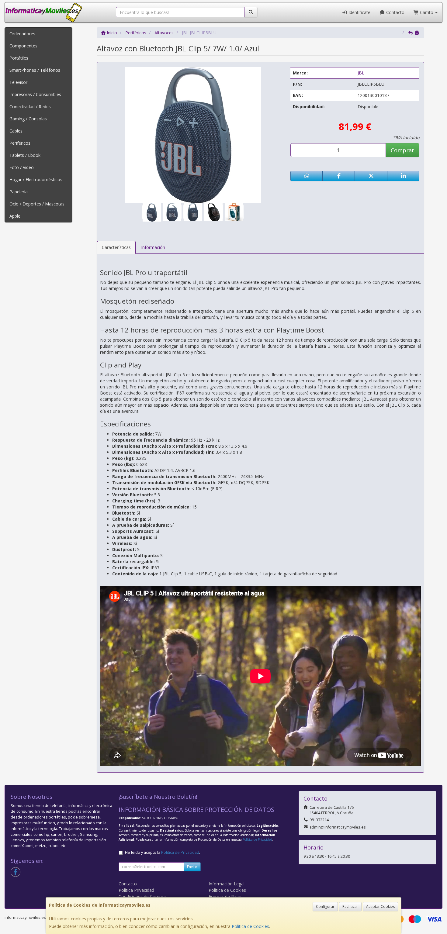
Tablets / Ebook (24, 155)
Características (116, 247)
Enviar (192, 866)
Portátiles (18, 58)
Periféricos (19, 143)
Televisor (18, 82)
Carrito (427, 12)
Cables (16, 131)
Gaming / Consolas (28, 119)
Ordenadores (22, 33)
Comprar (402, 150)
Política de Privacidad (257, 839)
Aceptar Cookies (380, 906)
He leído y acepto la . (162, 852)
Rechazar (350, 906)
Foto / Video (21, 167)
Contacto (394, 12)
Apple (14, 216)
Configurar (325, 906)
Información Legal (226, 884)
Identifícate (358, 12)
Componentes (23, 46)
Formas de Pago (225, 896)
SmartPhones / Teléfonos (34, 70)
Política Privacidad (136, 890)
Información (153, 247)
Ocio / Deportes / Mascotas (36, 204)
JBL (361, 73)
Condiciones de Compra (142, 896)
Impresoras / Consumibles (35, 94)
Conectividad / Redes (30, 106)
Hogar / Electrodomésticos (35, 179)
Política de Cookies (250, 926)
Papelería (18, 192)
